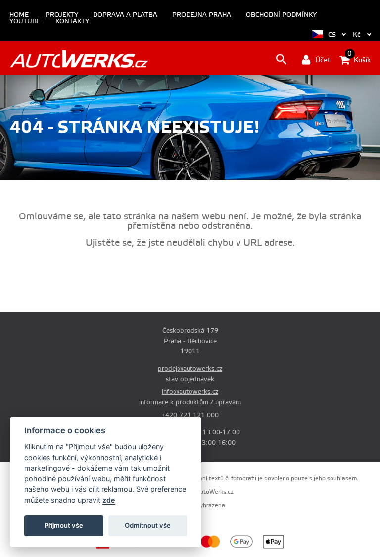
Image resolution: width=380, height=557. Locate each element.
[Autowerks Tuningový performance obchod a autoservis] (78, 59)
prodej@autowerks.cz (190, 369)
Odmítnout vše (148, 525)
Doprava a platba (125, 15)
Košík (359, 59)
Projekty (62, 15)
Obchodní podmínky (281, 15)
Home (19, 15)
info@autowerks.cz (190, 392)
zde (108, 500)
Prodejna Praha (201, 15)
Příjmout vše (64, 525)
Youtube (25, 21)
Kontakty (72, 21)
